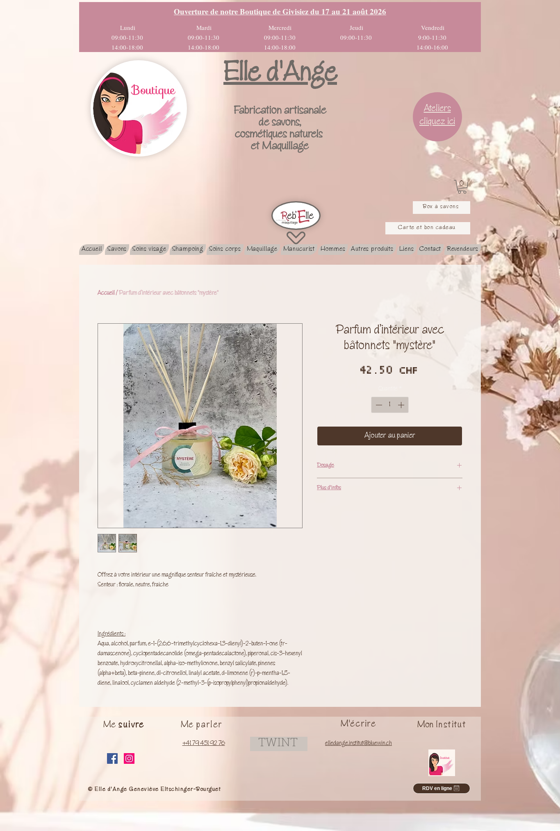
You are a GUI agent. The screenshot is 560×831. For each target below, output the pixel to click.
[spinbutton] (390, 405)
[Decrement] (378, 405)
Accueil (106, 293)
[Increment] (401, 405)
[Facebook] (112, 758)
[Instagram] (129, 758)
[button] (462, 187)
